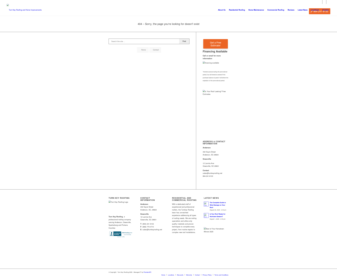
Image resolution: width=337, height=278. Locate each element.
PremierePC (147, 272)
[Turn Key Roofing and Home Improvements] (24, 10)
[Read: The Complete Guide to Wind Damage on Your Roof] (206, 204)
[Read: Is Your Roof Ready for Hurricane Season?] (206, 215)
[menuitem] (221, 10)
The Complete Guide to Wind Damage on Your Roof (218, 204)
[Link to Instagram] (324, 2)
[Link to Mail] (328, 2)
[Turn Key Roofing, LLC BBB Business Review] (121, 237)
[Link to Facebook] (320, 2)
